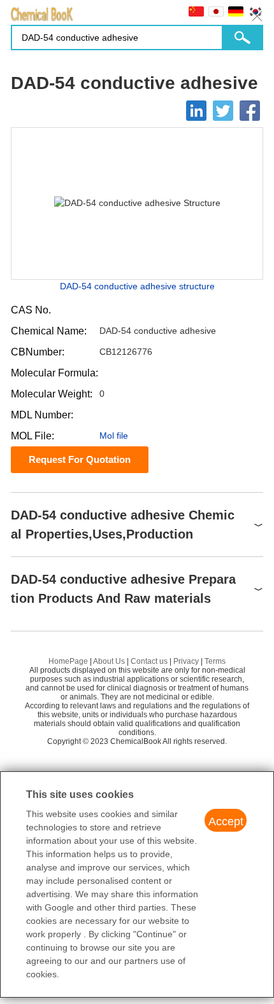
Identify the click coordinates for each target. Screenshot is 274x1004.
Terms (215, 661)
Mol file (113, 435)
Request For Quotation (80, 459)
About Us (109, 661)
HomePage (68, 661)
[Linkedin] (196, 110)
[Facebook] (250, 110)
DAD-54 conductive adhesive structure (137, 286)
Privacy (186, 661)
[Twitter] (223, 110)
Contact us (149, 661)
